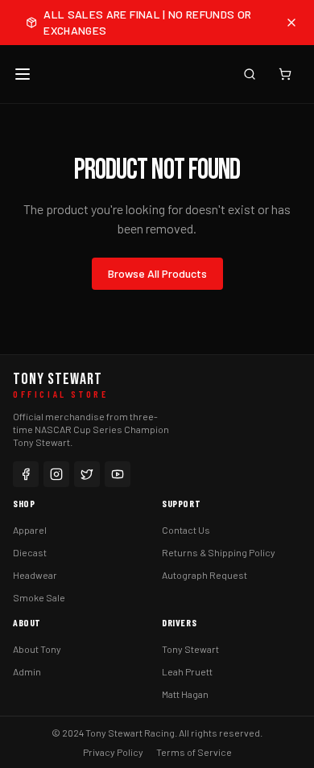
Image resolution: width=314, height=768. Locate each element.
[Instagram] (56, 474)
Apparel (30, 529)
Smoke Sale (39, 597)
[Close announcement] (291, 22)
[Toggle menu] (22, 74)
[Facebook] (26, 474)
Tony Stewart (190, 648)
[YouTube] (117, 474)
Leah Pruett (187, 671)
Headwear (35, 574)
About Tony (37, 648)
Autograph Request (204, 574)
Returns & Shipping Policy (218, 552)
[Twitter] (87, 474)
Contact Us (186, 529)
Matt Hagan (185, 694)
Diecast (30, 552)
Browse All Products (157, 273)
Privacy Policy (113, 752)
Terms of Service (194, 752)
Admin (27, 671)
